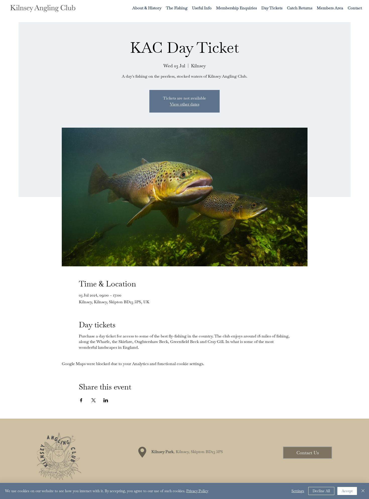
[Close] (363, 491)
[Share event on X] (93, 400)
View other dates (184, 104)
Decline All (321, 491)
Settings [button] (297, 491)
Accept (347, 491)
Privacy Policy (197, 491)
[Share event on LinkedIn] (105, 400)
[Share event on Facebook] (81, 400)
